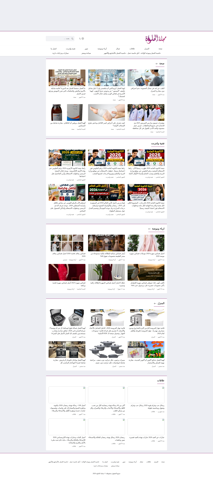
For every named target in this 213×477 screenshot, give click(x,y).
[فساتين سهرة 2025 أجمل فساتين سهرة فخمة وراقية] (67, 277)
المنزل (161, 303)
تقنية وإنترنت (149, 177)
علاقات (153, 411)
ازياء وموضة (158, 228)
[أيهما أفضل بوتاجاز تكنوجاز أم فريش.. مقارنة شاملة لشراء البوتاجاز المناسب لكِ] (67, 354)
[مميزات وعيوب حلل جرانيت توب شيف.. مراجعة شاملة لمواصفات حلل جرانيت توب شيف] (106, 354)
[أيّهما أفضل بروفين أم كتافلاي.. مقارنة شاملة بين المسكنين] (67, 118)
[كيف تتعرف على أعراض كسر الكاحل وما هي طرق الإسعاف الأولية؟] (106, 118)
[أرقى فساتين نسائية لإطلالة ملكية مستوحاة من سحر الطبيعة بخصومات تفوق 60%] (106, 248)
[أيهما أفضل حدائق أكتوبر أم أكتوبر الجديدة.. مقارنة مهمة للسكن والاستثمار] (146, 354)
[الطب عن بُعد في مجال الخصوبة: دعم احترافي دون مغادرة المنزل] (146, 85)
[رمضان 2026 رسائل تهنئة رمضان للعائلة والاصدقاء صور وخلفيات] (106, 433)
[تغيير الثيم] (81, 38)
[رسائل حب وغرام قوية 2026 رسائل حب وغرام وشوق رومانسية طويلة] (146, 401)
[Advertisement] (146, 15)
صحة (161, 63)
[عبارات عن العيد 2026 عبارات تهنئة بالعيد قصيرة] (146, 433)
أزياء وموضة (151, 260)
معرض (65, 260)
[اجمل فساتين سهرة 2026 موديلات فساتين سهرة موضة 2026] (146, 248)
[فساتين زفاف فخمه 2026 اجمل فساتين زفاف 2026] (67, 248)
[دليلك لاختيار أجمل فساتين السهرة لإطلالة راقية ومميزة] (106, 277)
